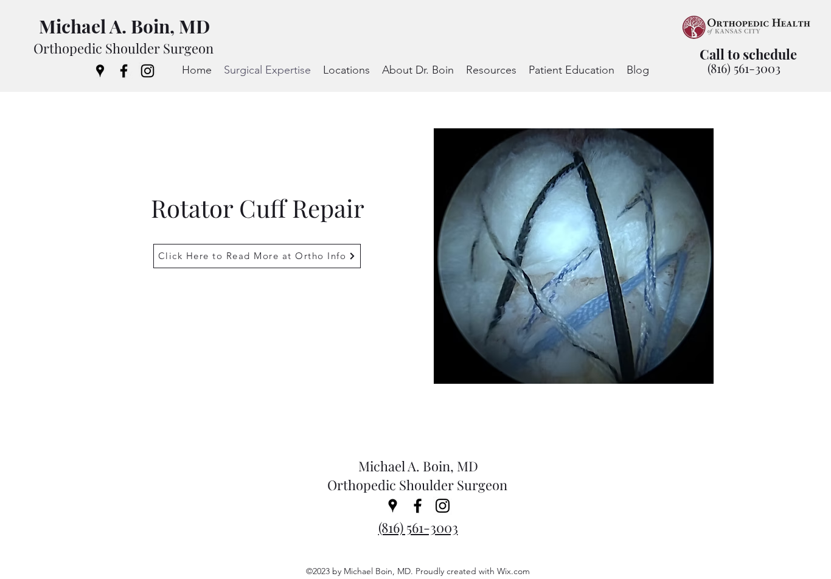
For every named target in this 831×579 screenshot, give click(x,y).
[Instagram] (147, 71)
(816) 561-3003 (744, 68)
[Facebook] (124, 71)
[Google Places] (100, 71)
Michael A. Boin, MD (124, 26)
